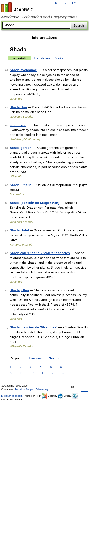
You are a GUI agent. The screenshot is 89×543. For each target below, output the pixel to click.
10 (32, 373)
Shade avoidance (23, 70)
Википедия (17, 194)
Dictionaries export (11, 395)
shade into (18, 125)
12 (52, 373)
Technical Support (24, 389)
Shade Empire (20, 185)
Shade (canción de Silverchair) (34, 327)
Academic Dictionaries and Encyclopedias (39, 17)
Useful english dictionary (25, 139)
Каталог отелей (21, 244)
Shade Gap (18, 107)
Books (58, 58)
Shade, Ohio (19, 290)
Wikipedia (16, 98)
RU (57, 3)
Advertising (42, 389)
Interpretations (44, 37)
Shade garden (20, 148)
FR (82, 3)
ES (74, 3)
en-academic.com (17, 7)
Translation (42, 58)
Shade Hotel (19, 230)
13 (62, 373)
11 (41, 373)
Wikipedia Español (21, 116)
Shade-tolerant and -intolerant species (40, 253)
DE (66, 3)
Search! (79, 25)
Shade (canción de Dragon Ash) (34, 203)
